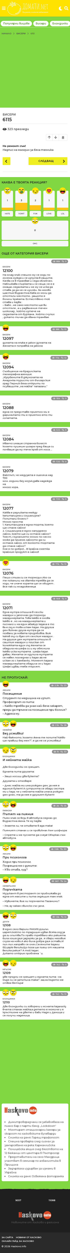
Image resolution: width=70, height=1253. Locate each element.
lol (62, 213)
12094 (8, 367)
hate (7, 213)
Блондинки (9, 756)
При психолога (15, 857)
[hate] (13, 750)
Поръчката (12, 889)
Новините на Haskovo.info (21, 1109)
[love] (5, 562)
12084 (8, 439)
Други (6, 922)
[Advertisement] (35, 71)
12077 (8, 508)
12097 (8, 338)
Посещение (12, 694)
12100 (8, 270)
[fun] (5, 750)
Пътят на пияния (18, 814)
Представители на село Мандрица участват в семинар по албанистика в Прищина (33, 1160)
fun (35, 213)
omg (35, 243)
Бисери (41, 23)
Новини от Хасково (28, 1237)
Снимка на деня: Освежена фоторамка (36, 1176)
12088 (8, 407)
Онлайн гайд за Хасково (18, 1241)
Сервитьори (9, 886)
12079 (8, 471)
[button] (4, 8)
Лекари (6, 690)
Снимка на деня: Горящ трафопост (33, 1137)
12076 (8, 573)
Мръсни (7, 969)
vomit (21, 213)
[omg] (5, 723)
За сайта (7, 1237)
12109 (7, 973)
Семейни (7, 730)
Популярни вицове (16, 23)
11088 (52, 1200)
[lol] (5, 327)
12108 (7, 925)
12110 (6, 1002)
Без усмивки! (13, 733)
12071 (8, 608)
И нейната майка (17, 760)
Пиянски (7, 811)
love (49, 213)
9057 (18, 1200)
